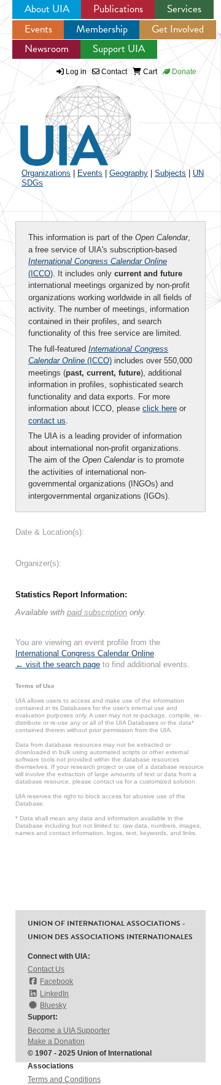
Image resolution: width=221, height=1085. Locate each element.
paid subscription (97, 612)
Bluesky (53, 1005)
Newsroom (47, 48)
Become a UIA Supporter (69, 1030)
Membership (102, 29)
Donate (183, 71)
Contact (113, 71)
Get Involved (178, 29)
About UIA (47, 9)
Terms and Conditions (64, 1079)
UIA (61, 119)
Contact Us (46, 969)
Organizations (46, 173)
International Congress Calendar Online (84, 653)
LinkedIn (54, 993)
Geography (128, 173)
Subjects (170, 173)
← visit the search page (57, 664)
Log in (76, 71)
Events (38, 29)
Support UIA (119, 48)
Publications (118, 9)
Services (184, 9)
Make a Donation (56, 1041)
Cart (149, 71)
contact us (47, 420)
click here (159, 408)
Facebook (56, 981)
